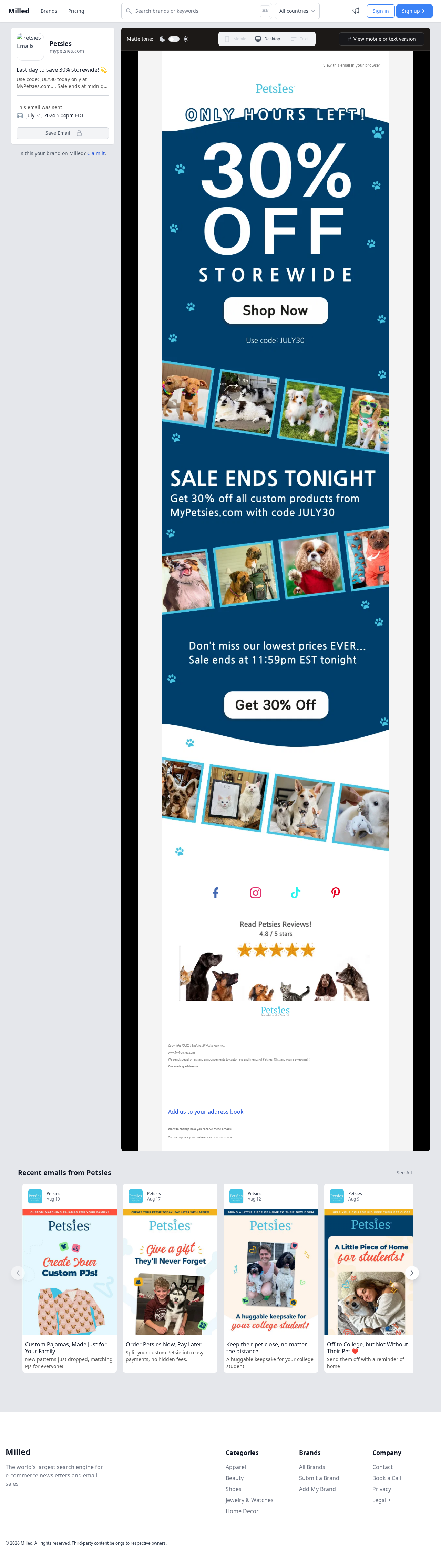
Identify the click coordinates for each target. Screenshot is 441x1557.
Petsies (61, 43)
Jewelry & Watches (250, 1500)
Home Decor (242, 1511)
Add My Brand (317, 1489)
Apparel (236, 1467)
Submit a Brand (319, 1478)
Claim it (96, 153)
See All (404, 1172)
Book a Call (386, 1478)
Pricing (76, 11)
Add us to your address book (206, 1111)
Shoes (234, 1489)
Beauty (235, 1478)
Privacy (381, 1489)
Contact (382, 1467)
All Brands (312, 1467)
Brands (49, 11)
